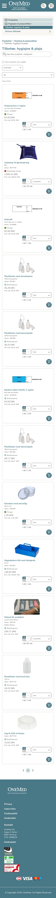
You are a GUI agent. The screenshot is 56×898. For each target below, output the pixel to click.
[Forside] (19, 5)
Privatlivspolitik (10, 813)
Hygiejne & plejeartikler (25, 40)
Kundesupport (10, 842)
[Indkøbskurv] (51, 5)
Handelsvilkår (10, 818)
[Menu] (4, 5)
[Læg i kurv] (49, 134)
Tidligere (24, 770)
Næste (31, 770)
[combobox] (12, 67)
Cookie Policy (10, 808)
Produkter (7, 40)
